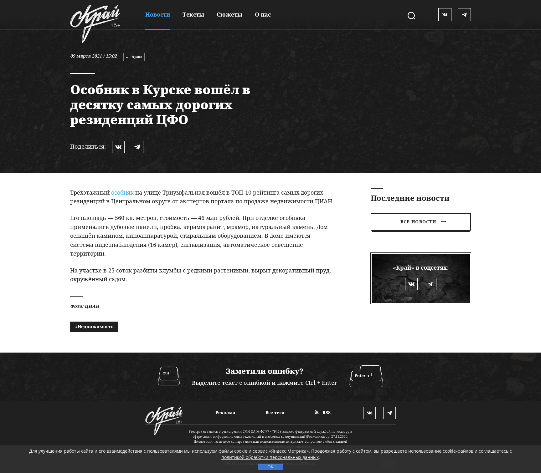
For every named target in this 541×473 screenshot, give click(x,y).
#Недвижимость (94, 326)
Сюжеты (229, 14)
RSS (326, 412)
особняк (122, 192)
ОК (270, 467)
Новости (157, 14)
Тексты (193, 14)
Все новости (418, 222)
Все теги (275, 412)
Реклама (225, 412)
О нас (263, 14)
